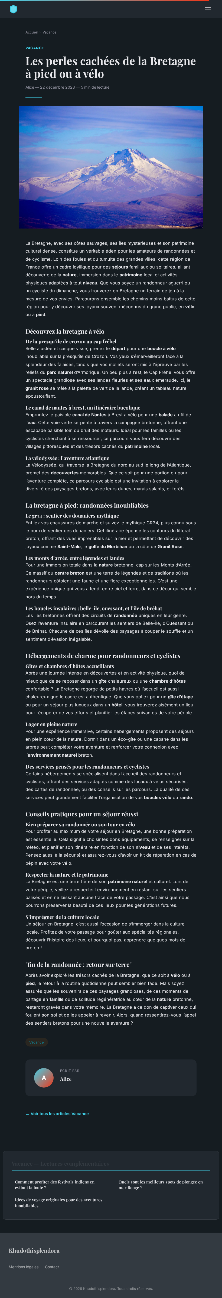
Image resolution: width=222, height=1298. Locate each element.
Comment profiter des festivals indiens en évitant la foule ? (54, 1184)
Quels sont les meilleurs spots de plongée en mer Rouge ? (161, 1184)
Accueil (31, 32)
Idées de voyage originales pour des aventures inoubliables (58, 1202)
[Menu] (208, 9)
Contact (52, 1267)
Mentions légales (23, 1267)
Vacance (50, 32)
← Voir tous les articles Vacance (57, 1113)
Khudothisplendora (34, 1250)
